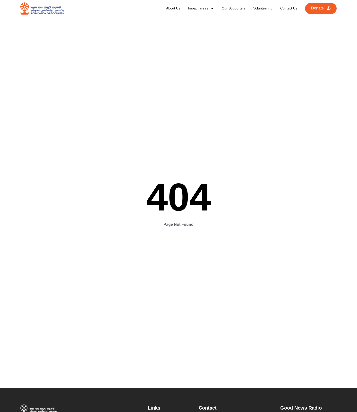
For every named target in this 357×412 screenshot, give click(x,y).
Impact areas (198, 8)
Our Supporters (234, 8)
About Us (173, 8)
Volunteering (262, 8)
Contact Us (288, 8)
